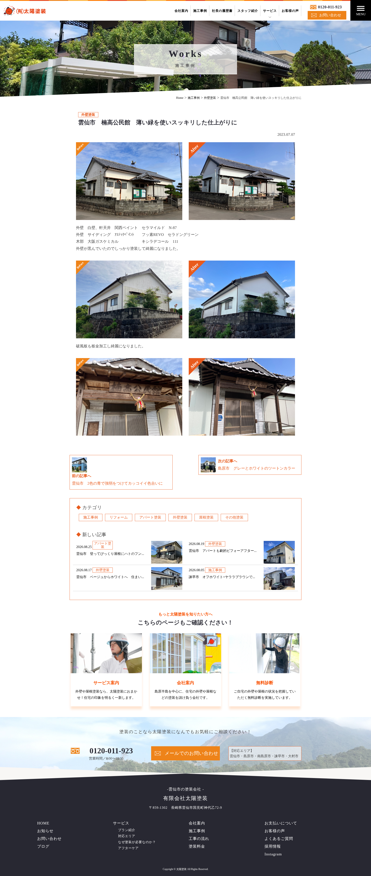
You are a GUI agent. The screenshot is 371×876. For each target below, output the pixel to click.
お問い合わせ (330, 15)
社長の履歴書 (222, 10)
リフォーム (118, 517)
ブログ (43, 846)
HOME (43, 823)
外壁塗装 (180, 517)
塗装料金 (197, 846)
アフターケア (128, 848)
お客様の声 (290, 10)
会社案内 (181, 10)
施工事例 (200, 10)
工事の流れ (199, 838)
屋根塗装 (206, 517)
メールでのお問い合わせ (191, 753)
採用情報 (273, 846)
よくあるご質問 (279, 838)
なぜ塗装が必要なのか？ (137, 842)
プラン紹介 (126, 830)
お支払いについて (281, 823)
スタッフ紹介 (247, 10)
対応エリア (126, 836)
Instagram (273, 854)
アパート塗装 (150, 517)
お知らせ (45, 831)
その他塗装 (234, 517)
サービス (270, 10)
